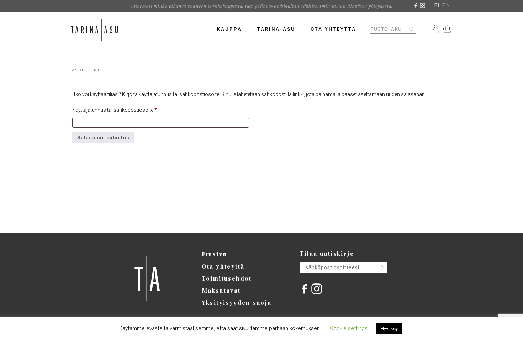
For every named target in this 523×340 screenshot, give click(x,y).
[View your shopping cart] (447, 29)
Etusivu (214, 254)
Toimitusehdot (227, 278)
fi (437, 5)
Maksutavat (221, 290)
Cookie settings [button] (349, 328)
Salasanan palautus (103, 137)
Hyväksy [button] (389, 328)
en (446, 5)
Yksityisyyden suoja (237, 302)
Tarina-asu (276, 29)
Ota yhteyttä (333, 29)
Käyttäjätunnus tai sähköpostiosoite (114, 110)
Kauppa (229, 29)
